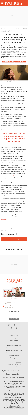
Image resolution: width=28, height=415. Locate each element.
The (2, 219)
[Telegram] (14, 325)
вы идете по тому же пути (11, 175)
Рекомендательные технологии (14, 353)
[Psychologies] (13, 3)
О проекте (14, 333)
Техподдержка (14, 358)
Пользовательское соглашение (14, 348)
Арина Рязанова (7, 227)
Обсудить (20, 28)
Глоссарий (14, 343)
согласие (9, 302)
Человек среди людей (8, 61)
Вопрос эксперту (14, 340)
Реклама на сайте (14, 335)
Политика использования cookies (14, 350)
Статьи (2, 28)
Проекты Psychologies (14, 355)
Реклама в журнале (14, 338)
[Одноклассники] (11, 328)
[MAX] (9, 325)
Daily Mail (5, 219)
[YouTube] (17, 328)
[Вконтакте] (19, 325)
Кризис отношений (20, 61)
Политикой (8, 305)
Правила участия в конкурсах (14, 345)
